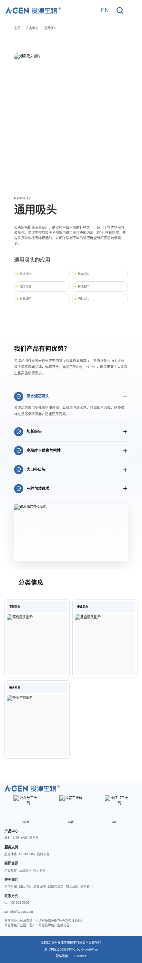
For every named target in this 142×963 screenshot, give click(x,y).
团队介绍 (25, 886)
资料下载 (43, 854)
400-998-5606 (19, 902)
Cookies (80, 956)
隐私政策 (62, 956)
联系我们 (86, 886)
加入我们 (72, 886)
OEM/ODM (27, 854)
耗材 (7, 838)
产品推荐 (10, 870)
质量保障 (39, 886)
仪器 (24, 838)
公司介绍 (10, 886)
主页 (17, 28)
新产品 (34, 838)
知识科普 (39, 870)
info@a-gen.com (21, 911)
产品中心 (32, 28)
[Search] (119, 10)
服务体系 (10, 854)
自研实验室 (55, 886)
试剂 (16, 838)
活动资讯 (25, 870)
